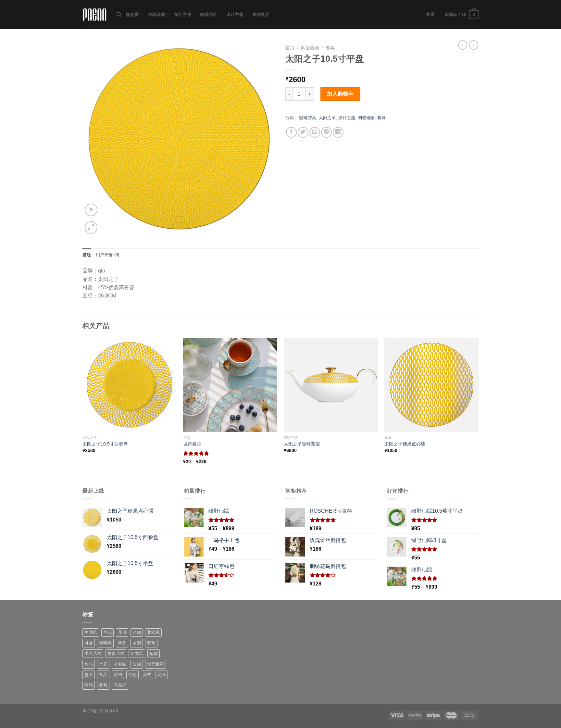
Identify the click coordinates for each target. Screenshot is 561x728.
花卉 (161, 674)
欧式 (88, 663)
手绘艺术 (92, 653)
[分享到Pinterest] (326, 132)
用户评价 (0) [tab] (107, 254)
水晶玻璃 (156, 14)
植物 (153, 653)
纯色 (132, 674)
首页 (289, 47)
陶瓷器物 (310, 47)
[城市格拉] (230, 385)
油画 (136, 663)
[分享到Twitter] (303, 132)
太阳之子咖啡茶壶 (302, 443)
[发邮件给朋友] (314, 132)
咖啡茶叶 (209, 14)
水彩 (103, 663)
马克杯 (120, 685)
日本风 (137, 653)
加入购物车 (340, 93)
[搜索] (119, 14)
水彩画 (120, 663)
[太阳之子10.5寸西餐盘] (129, 385)
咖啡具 (105, 642)
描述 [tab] (86, 254)
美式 (147, 674)
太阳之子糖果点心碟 (404, 443)
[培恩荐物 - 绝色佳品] (94, 14)
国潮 (136, 642)
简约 (118, 674)
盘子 (88, 674)
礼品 (103, 674)
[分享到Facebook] (291, 132)
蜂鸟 (88, 685)
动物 (136, 632)
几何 (122, 632)
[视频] (91, 210)
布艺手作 (182, 14)
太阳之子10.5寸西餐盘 (105, 443)
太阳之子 (327, 117)
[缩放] (91, 227)
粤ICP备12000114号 (100, 711)
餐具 (330, 47)
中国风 (90, 632)
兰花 (107, 632)
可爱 (88, 642)
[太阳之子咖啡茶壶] (331, 385)
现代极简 (155, 663)
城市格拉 (192, 443)
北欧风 (153, 632)
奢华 (151, 642)
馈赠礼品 (261, 14)
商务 (122, 642)
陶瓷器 (132, 14)
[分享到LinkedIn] (338, 132)
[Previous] (83, 406)
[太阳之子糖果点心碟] (431, 385)
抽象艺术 (115, 653)
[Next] (478, 406)
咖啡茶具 (307, 117)
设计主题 (234, 14)
